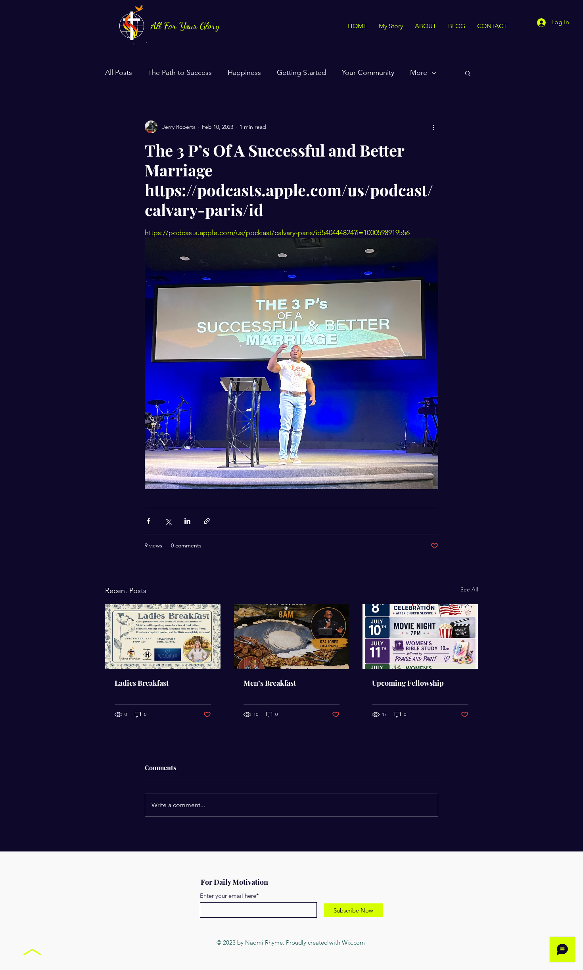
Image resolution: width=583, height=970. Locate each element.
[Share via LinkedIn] (187, 521)
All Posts (118, 72)
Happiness (244, 72)
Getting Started (301, 72)
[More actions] (433, 127)
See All (469, 589)
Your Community (368, 72)
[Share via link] (207, 521)
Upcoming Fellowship (408, 683)
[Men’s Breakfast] (291, 636)
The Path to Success (180, 72)
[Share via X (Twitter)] (168, 521)
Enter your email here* (229, 896)
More (418, 72)
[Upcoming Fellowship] (420, 636)
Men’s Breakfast (270, 683)
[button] (468, 73)
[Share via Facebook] (148, 521)
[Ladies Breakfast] (163, 636)
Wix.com (353, 942)
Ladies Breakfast (142, 683)
